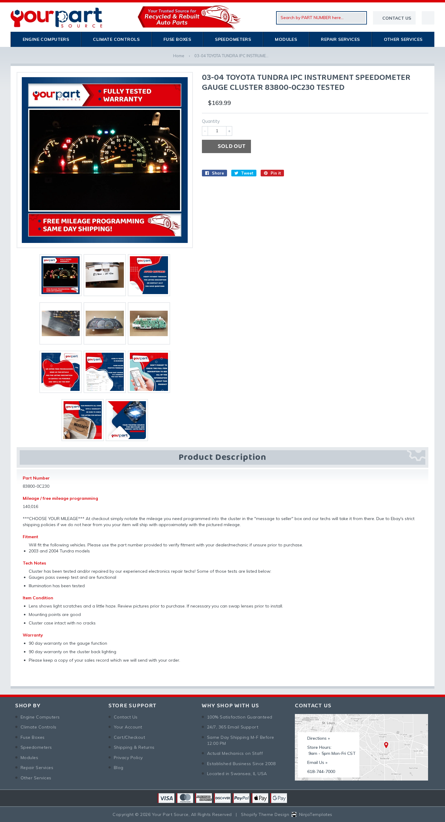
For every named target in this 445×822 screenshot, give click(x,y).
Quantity (211, 121)
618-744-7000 (321, 771)
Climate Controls (116, 39)
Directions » (318, 738)
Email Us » (317, 762)
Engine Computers (46, 39)
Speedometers (233, 39)
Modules (286, 39)
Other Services (403, 39)
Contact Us (126, 717)
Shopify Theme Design (265, 814)
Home (178, 55)
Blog (119, 767)
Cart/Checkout (129, 737)
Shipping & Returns (134, 747)
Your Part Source (170, 814)
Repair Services (340, 39)
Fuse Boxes (177, 39)
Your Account (128, 727)
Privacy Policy (128, 757)
